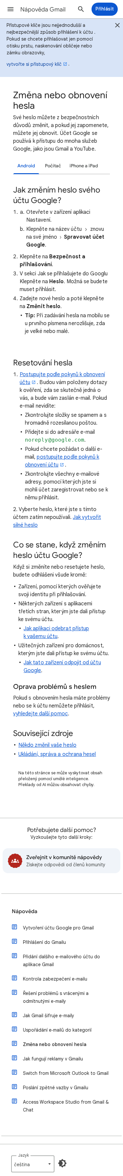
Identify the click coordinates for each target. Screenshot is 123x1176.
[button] (10, 9)
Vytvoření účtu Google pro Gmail (58, 928)
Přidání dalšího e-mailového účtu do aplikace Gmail (61, 960)
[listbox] (32, 1163)
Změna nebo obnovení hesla (54, 1044)
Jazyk (23, 1155)
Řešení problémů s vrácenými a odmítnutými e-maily (56, 997)
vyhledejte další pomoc (40, 713)
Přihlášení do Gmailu (44, 942)
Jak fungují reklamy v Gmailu (53, 1059)
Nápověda (24, 911)
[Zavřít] (117, 26)
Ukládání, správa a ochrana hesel (57, 754)
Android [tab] (26, 166)
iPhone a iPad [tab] (84, 166)
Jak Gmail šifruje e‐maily (48, 1016)
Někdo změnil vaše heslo (47, 745)
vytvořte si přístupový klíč (34, 64)
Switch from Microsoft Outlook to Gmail (66, 1073)
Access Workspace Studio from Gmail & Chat (66, 1106)
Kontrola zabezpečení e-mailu (55, 979)
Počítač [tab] (53, 166)
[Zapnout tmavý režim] (62, 1163)
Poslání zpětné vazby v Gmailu (55, 1088)
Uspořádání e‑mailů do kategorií (57, 1030)
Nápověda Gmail (43, 9)
